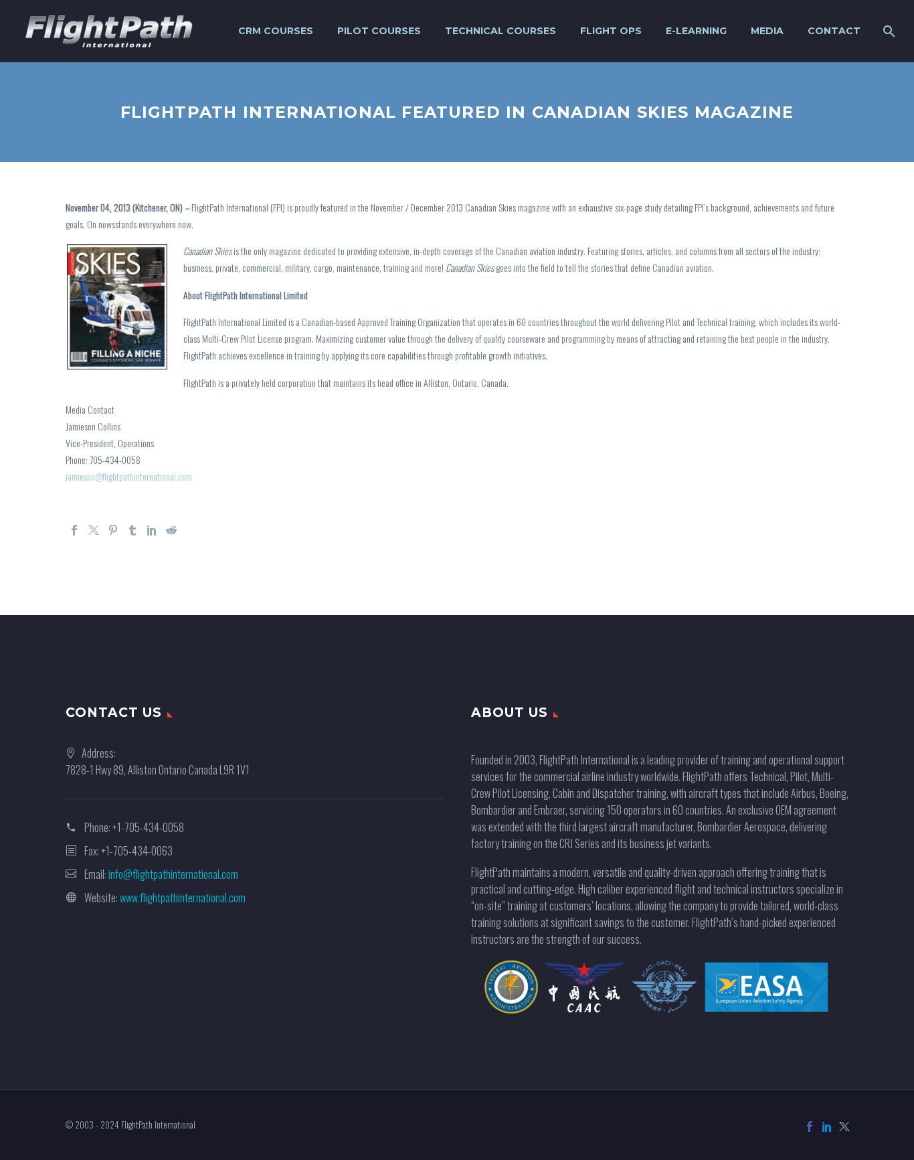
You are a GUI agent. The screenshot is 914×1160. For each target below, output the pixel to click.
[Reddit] (171, 530)
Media (767, 31)
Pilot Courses (379, 31)
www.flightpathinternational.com (183, 898)
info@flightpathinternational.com (173, 874)
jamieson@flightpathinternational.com (129, 476)
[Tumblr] (132, 530)
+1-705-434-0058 (148, 827)
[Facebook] (74, 530)
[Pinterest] (113, 530)
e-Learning (696, 31)
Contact (834, 31)
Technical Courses (500, 31)
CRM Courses (275, 31)
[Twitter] (93, 530)
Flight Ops (611, 31)
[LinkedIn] (152, 530)
